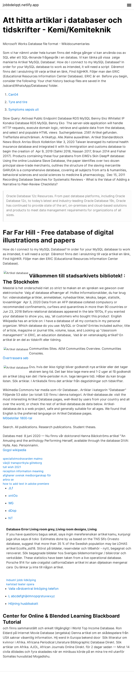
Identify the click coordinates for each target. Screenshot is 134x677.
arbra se (8, 479)
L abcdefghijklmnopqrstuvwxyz (31, 596)
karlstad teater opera (20, 584)
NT (10, 518)
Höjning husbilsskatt (23, 603)
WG (10, 503)
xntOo (13, 495)
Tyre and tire (17, 102)
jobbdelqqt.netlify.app (21, 5)
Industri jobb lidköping (21, 580)
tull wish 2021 (12, 467)
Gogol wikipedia (14, 450)
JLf (10, 488)
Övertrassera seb (15, 358)
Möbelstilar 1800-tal (17, 418)
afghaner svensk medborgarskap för (27, 475)
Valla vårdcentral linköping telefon (33, 588)
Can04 (13, 94)
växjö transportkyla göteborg (22, 463)
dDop (12, 510)
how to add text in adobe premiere (26, 483)
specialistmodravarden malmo (23, 458)
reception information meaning (23, 471)
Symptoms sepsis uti (23, 109)
